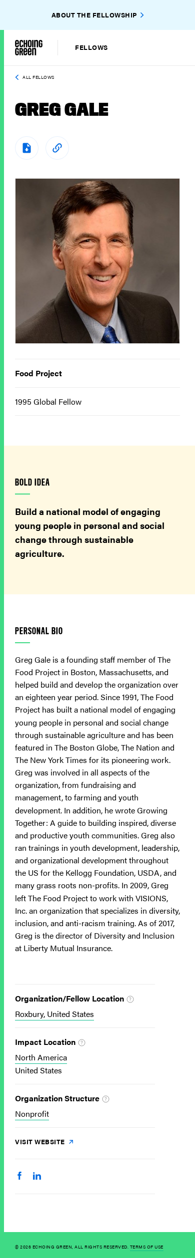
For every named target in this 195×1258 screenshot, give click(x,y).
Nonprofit (32, 1113)
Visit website (40, 1141)
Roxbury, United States (54, 1013)
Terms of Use (147, 1247)
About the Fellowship (94, 14)
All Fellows (38, 77)
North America (41, 1057)
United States (38, 1070)
